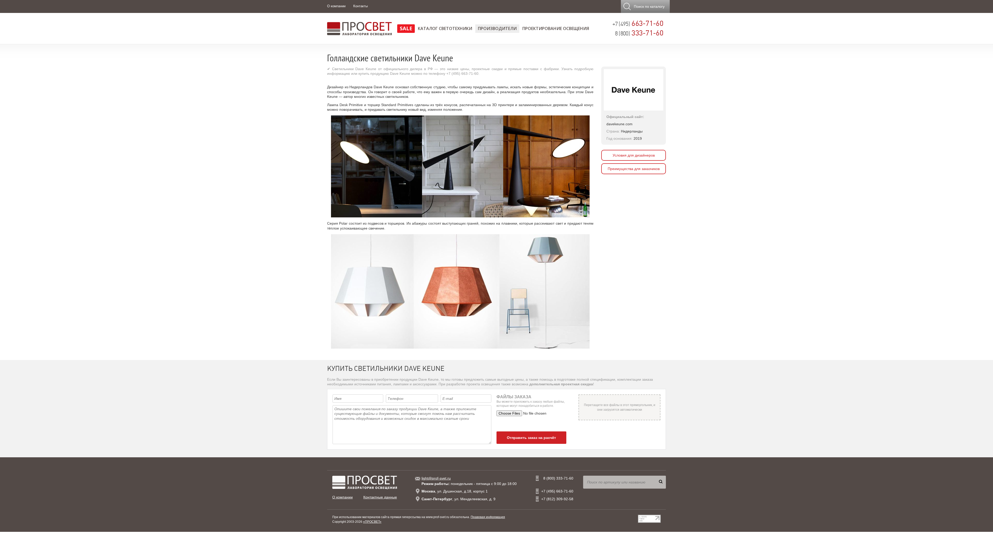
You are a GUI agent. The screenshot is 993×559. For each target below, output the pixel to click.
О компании (336, 6)
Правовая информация (488, 517)
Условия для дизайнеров (634, 155)
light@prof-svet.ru (436, 478)
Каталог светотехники (445, 28)
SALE (406, 28)
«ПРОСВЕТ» (372, 522)
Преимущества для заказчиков (634, 169)
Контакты (360, 6)
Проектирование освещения (555, 28)
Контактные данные (380, 497)
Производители (497, 28)
